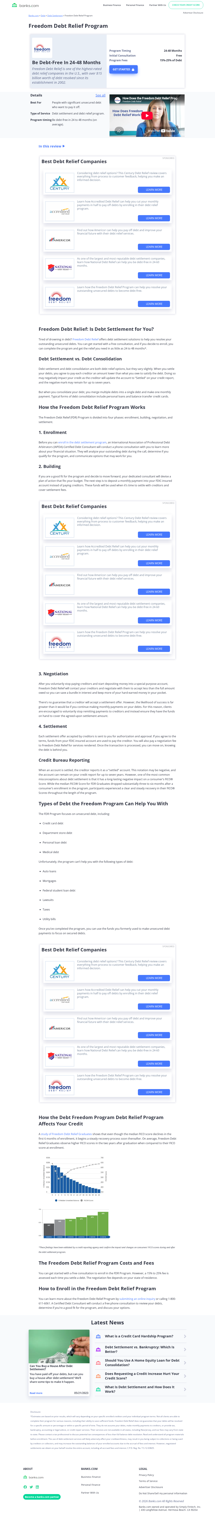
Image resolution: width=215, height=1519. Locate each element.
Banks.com (34, 15)
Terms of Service (148, 1481)
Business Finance (112, 5)
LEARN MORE (154, 190)
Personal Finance (135, 5)
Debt (43, 15)
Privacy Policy (146, 1475)
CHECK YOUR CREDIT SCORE (186, 5)
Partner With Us (157, 5)
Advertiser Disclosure (151, 1487)
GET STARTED (121, 69)
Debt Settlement (55, 15)
